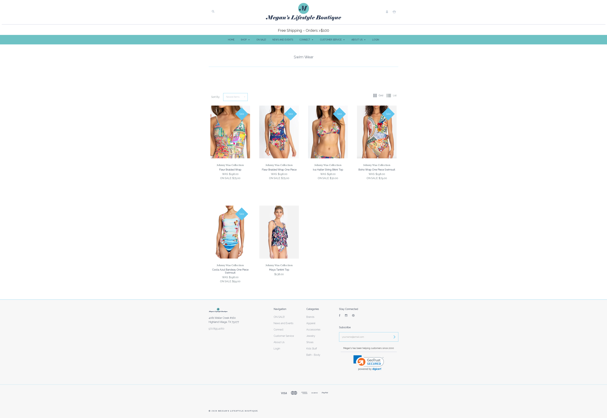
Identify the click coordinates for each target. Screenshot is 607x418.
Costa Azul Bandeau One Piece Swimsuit (230, 271)
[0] (394, 11)
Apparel (310, 323)
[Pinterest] (353, 315)
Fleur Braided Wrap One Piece (279, 169)
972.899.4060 (216, 328)
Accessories (313, 329)
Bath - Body (313, 354)
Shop (244, 39)
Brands (310, 316)
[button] (369, 363)
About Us (357, 39)
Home (231, 39)
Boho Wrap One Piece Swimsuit (376, 169)
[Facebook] (339, 315)
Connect (305, 39)
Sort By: (215, 96)
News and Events (282, 39)
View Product (230, 138)
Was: (225, 174)
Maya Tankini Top (279, 269)
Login (375, 39)
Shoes (309, 342)
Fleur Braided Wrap (230, 169)
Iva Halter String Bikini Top (328, 169)
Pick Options (230, 187)
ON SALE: (226, 178)
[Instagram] (346, 315)
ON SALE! (261, 39)
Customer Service (331, 39)
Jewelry (310, 335)
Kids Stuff (311, 348)
